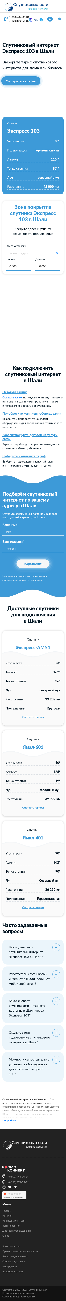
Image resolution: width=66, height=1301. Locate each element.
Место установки (16, 246)
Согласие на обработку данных (18, 1297)
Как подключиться (13, 1220)
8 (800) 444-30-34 (19, 17)
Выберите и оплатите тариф (23, 456)
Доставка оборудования (16, 1230)
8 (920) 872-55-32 (19, 21)
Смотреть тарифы (33, 717)
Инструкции (9, 1266)
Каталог (7, 1215)
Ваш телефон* (13, 541)
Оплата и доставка (13, 1261)
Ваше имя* (10, 525)
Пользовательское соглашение (18, 1293)
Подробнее (9, 1120)
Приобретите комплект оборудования (31, 413)
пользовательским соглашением (23, 580)
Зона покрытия (11, 1225)
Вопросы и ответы (13, 1271)
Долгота (40, 259)
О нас (5, 1235)
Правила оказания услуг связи (20, 1251)
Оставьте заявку (14, 392)
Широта (10, 259)
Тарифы (6, 1210)
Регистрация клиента (15, 1256)
